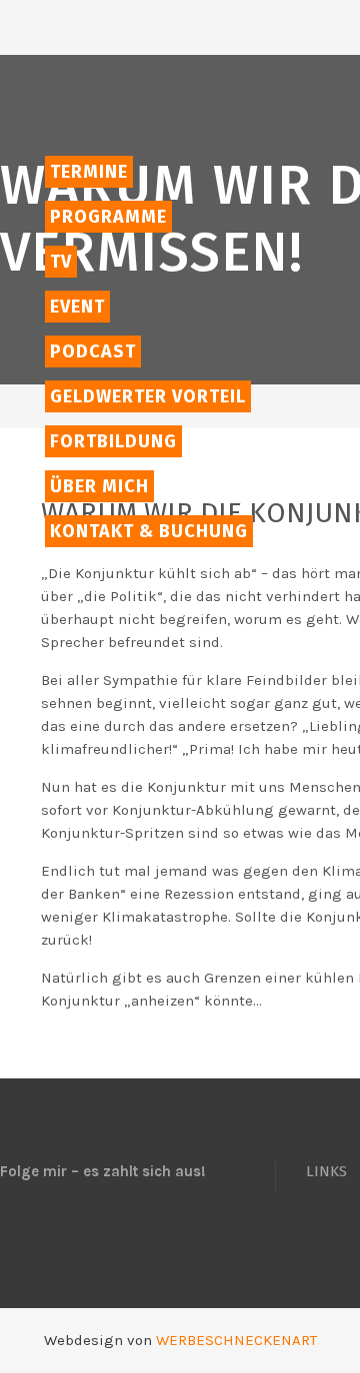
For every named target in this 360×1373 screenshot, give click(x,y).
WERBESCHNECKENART (236, 1340)
